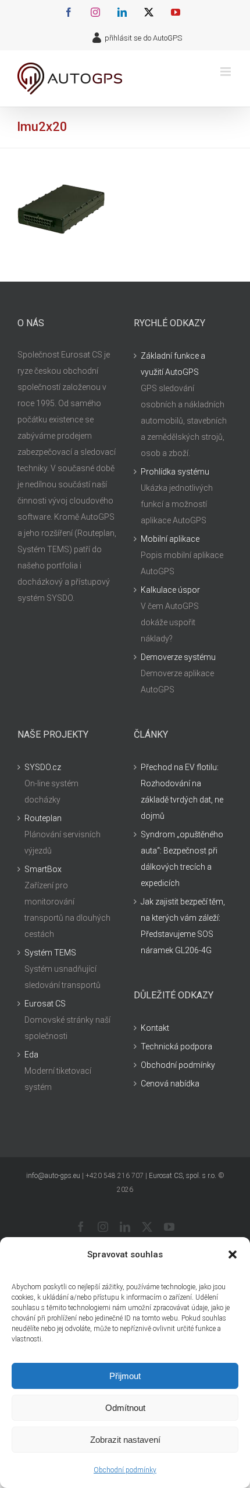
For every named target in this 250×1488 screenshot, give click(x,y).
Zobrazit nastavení (125, 1440)
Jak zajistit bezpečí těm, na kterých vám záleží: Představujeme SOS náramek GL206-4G (183, 926)
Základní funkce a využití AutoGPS (173, 364)
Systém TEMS (50, 952)
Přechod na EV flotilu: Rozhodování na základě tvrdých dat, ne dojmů (182, 791)
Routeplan (43, 818)
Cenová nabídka (170, 1083)
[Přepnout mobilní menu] (226, 71)
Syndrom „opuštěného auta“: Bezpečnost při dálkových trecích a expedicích (182, 859)
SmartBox (43, 869)
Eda (31, 1054)
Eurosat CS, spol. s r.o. (182, 1176)
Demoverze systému (178, 657)
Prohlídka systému (175, 471)
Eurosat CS (45, 1003)
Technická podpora (176, 1046)
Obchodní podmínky (125, 1470)
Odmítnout (125, 1408)
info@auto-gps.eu (53, 1176)
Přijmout (125, 1376)
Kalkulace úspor (170, 590)
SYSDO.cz (42, 767)
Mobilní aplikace (170, 539)
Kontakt (155, 1028)
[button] (232, 1254)
